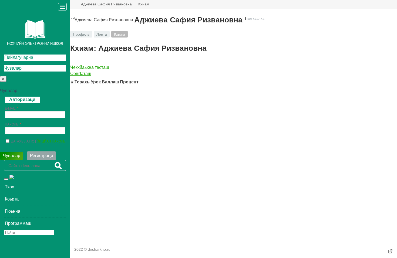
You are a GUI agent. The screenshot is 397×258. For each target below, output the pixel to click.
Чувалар (13, 68)
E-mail (10, 108)
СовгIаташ (80, 73)
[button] (35, 187)
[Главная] (72, 4)
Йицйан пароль (51, 141)
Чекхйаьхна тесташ (89, 67)
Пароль (11, 124)
